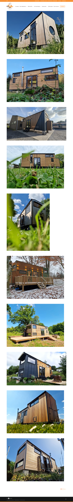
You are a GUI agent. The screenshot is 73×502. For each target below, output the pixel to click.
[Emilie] (28, 194)
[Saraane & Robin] (35, 146)
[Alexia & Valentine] (35, 304)
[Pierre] (35, 59)
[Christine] (35, 256)
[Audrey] (35, 390)
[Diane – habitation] (35, 438)
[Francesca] (35, 11)
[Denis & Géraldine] (36, 352)
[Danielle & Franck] (36, 107)
